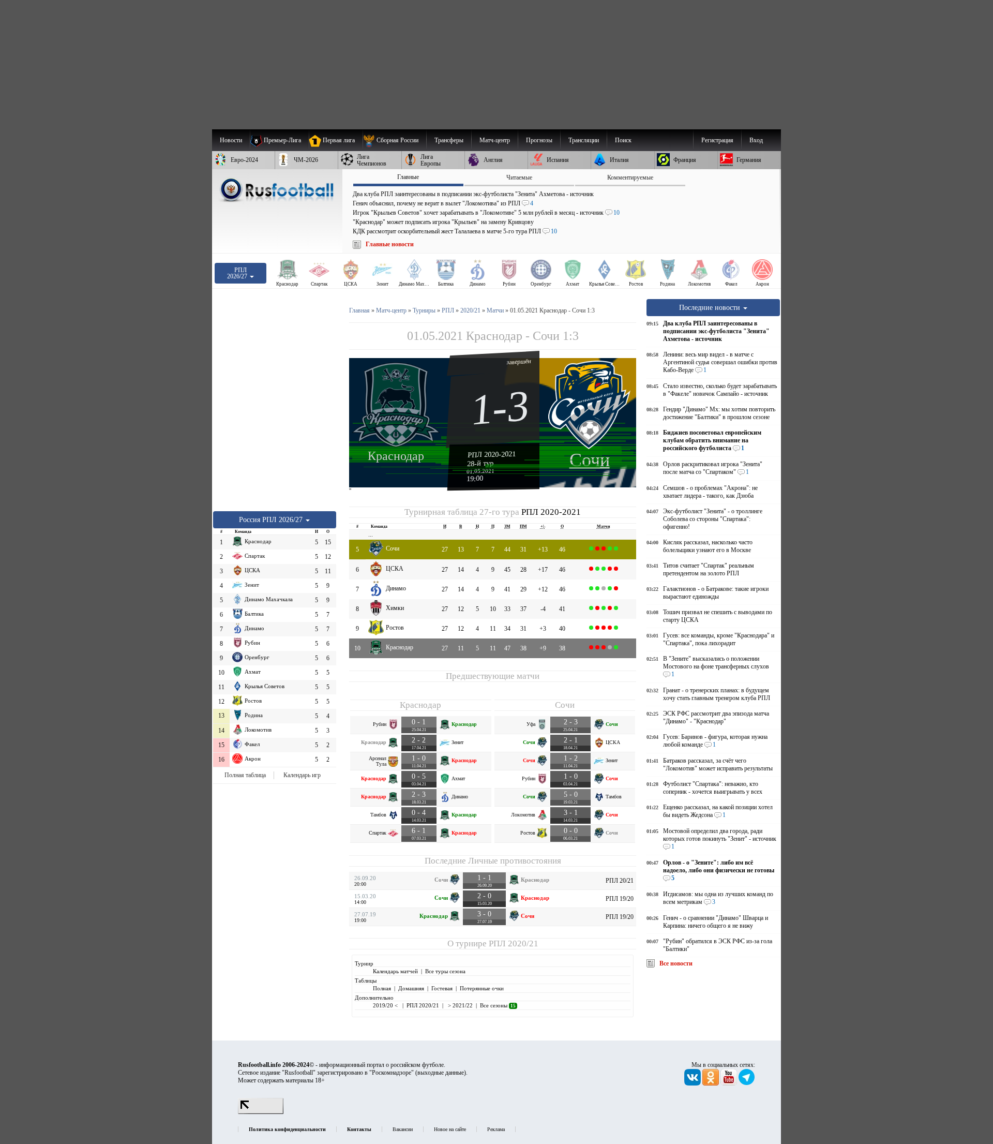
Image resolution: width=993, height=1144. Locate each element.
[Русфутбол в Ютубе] (729, 1083)
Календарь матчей (395, 971)
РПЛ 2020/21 (513, 943)
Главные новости (390, 244)
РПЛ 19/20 (620, 898)
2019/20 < (386, 1005)
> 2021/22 (459, 1005)
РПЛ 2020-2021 (492, 454)
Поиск (623, 140)
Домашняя (411, 988)
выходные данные (440, 1072)
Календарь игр (302, 775)
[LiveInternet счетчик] (260, 1112)
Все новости (676, 963)
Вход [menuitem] (756, 140)
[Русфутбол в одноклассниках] (711, 1083)
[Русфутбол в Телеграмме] (747, 1083)
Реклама (496, 1129)
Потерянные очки (482, 988)
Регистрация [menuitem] (717, 140)
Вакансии (403, 1129)
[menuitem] (394, 140)
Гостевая (442, 988)
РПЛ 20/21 (620, 880)
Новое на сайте (450, 1129)
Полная (382, 988)
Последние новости (710, 307)
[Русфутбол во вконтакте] (693, 1083)
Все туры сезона (445, 971)
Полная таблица (245, 775)
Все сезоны (498, 1005)
